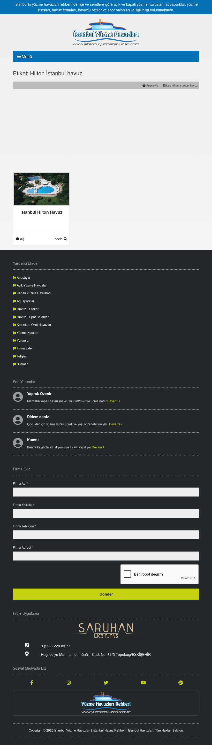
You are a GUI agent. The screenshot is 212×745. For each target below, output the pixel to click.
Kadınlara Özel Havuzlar (33, 324)
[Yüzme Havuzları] (106, 703)
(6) (21, 238)
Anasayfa (152, 85)
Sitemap (22, 364)
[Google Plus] (180, 682)
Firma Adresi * (23, 547)
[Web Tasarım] (106, 630)
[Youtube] (143, 682)
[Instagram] (68, 682)
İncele (59, 238)
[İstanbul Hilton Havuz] (41, 188)
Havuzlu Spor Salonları (32, 316)
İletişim (21, 356)
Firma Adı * (20, 483)
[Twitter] (106, 682)
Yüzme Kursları (27, 332)
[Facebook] (31, 682)
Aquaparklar (25, 301)
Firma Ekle (24, 348)
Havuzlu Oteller (27, 308)
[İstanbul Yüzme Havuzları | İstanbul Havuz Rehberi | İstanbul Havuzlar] (106, 32)
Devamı (113, 401)
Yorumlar (22, 340)
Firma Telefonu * (24, 526)
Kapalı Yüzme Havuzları (33, 293)
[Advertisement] (106, 130)
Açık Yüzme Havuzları (32, 285)
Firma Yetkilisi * (23, 504)
